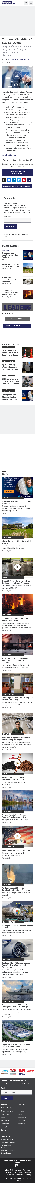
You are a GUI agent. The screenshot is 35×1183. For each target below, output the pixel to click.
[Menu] (31, 3)
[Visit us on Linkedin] (16, 1165)
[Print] (4, 180)
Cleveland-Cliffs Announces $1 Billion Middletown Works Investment (10, 293)
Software (6, 959)
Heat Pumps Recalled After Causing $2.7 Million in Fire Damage (17, 699)
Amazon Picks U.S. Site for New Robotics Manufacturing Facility (14, 816)
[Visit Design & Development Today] (4, 1070)
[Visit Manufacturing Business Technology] (21, 1074)
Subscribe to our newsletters (17, 172)
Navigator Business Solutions (18, 60)
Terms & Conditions (24, 1172)
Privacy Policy (11, 1172)
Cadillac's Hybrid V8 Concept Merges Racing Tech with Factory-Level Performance (16, 965)
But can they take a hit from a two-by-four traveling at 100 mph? (16, 587)
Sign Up (7, 1098)
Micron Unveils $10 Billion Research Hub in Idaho (11, 265)
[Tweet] (19, 180)
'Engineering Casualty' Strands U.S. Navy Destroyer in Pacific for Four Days (17, 1006)
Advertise (26, 1170)
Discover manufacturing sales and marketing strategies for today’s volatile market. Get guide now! (16, 508)
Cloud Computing (9, 846)
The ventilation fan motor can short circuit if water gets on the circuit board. (17, 704)
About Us (8, 1170)
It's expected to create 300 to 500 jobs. (16, 820)
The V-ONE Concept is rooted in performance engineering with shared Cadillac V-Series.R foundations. (15, 972)
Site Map (28, 1175)
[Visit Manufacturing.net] (13, 1074)
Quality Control (9, 694)
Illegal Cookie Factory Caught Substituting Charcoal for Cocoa (14, 778)
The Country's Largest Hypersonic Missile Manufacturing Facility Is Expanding (15, 660)
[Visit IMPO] (30, 1070)
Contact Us (17, 1170)
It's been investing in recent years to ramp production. (16, 894)
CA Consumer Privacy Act (14, 1175)
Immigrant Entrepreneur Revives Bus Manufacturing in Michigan (16, 739)
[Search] (26, 3)
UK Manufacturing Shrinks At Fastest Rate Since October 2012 (11, 381)
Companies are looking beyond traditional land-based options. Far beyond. (16, 931)
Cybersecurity (9, 361)
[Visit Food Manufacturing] (13, 1070)
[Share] (9, 180)
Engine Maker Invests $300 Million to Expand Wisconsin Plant (16, 1046)
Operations (7, 537)
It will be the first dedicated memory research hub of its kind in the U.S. (15, 547)
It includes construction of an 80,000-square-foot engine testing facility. (15, 1051)
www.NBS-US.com (9, 155)
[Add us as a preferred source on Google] (29, 180)
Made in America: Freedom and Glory (16, 850)
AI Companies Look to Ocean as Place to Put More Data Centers (17, 927)
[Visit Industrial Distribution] (4, 1074)
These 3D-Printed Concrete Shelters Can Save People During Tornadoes (10, 279)
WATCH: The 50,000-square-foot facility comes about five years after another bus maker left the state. (16, 745)
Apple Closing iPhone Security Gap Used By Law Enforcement (10, 367)
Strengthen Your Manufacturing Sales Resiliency (10, 255)
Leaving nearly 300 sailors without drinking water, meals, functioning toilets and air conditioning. (17, 1012)
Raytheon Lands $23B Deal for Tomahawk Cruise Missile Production (16, 889)
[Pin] (24, 180)
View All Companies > (17, 319)
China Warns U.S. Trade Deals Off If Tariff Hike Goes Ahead (10, 352)
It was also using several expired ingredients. (13, 783)
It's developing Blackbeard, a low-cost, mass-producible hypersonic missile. (15, 666)
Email (3, 1088)
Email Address (9, 216)
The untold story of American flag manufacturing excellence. (13, 854)
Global (6, 347)
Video (5, 577)
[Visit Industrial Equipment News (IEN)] (21, 1070)
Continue (10, 226)
